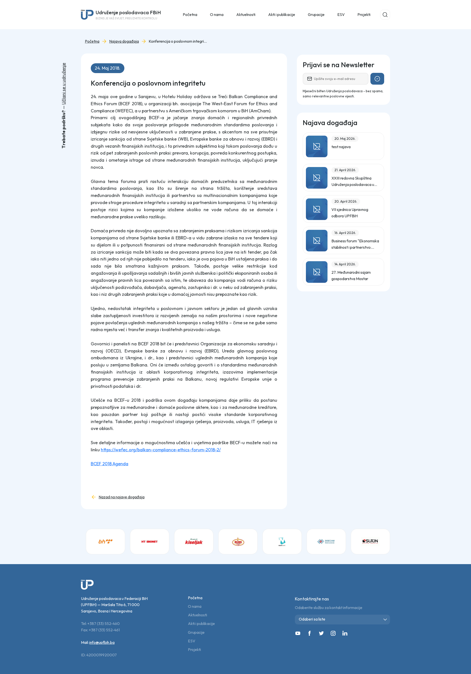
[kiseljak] (193, 541)
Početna (190, 14)
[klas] (238, 541)
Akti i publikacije (201, 623)
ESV (341, 14)
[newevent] (282, 541)
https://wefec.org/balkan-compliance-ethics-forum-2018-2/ (161, 450)
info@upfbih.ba (102, 642)
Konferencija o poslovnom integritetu (178, 41)
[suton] (370, 541)
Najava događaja (124, 41)
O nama (194, 606)
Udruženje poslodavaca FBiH (128, 15)
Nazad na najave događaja (121, 497)
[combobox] (342, 619)
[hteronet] (149, 541)
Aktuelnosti (197, 615)
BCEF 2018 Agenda (109, 464)
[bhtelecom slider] (105, 541)
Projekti (363, 14)
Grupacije (196, 632)
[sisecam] (326, 541)
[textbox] (343, 619)
